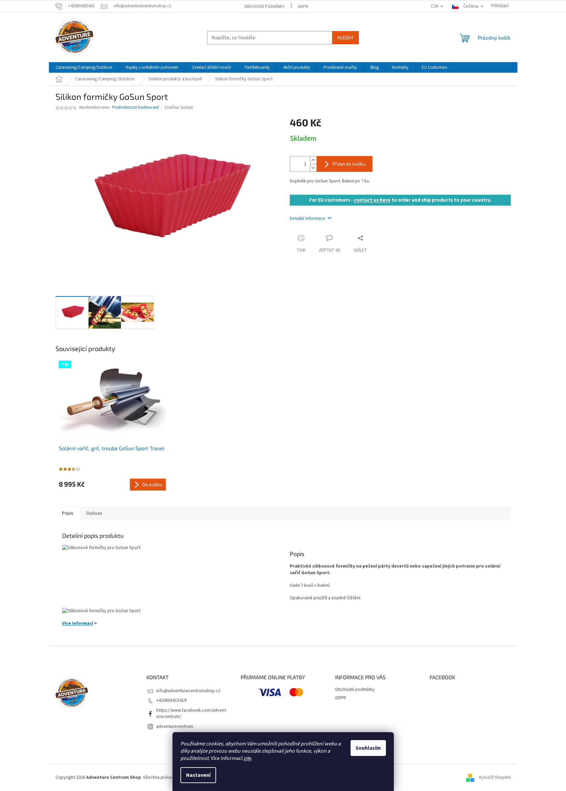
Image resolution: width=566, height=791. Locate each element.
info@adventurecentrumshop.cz (188, 691)
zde (247, 758)
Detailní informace (307, 218)
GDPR (303, 7)
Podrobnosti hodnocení (135, 107)
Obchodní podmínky (264, 7)
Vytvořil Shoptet (495, 777)
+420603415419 (171, 700)
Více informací (77, 623)
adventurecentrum (174, 726)
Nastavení (198, 775)
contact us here (372, 200)
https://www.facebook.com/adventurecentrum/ (191, 713)
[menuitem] (84, 67)
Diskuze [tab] (94, 513)
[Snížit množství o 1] (313, 168)
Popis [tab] (67, 513)
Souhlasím (368, 748)
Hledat (345, 37)
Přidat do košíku (348, 164)
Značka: (178, 107)
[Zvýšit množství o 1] (313, 160)
